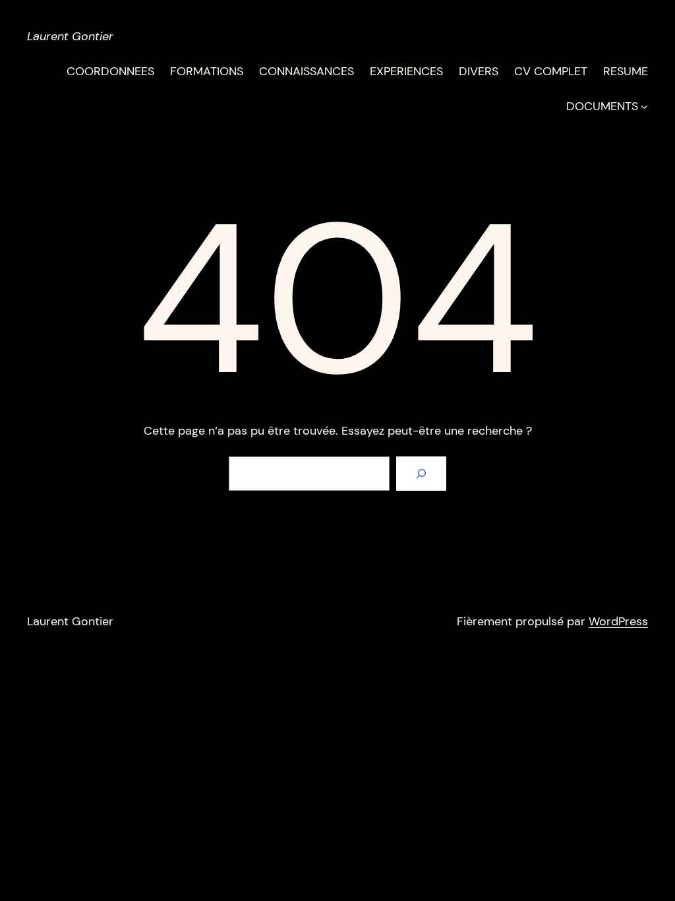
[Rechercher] (421, 473)
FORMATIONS (206, 71)
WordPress (618, 621)
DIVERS (478, 71)
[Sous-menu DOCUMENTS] (644, 106)
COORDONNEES (110, 71)
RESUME (625, 71)
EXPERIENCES (406, 71)
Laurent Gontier (70, 36)
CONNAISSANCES (306, 71)
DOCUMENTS (602, 106)
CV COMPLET (550, 71)
